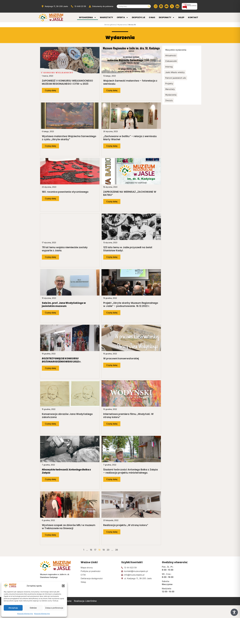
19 (103, 550)
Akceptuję (13, 608)
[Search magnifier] (149, 6)
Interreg (169, 66)
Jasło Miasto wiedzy (175, 72)
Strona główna (110, 25)
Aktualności (170, 55)
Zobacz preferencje (54, 608)
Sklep (181, 17)
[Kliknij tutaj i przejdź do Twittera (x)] (172, 6)
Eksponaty (165, 17)
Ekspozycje (138, 17)
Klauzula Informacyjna (25, 614)
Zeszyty (169, 100)
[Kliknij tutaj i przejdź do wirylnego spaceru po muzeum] (177, 6)
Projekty (169, 83)
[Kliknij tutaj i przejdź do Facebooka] (161, 6)
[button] (63, 586)
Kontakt (193, 17)
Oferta (121, 17)
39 (116, 550)
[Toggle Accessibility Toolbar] (234, 612)
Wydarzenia (86, 17)
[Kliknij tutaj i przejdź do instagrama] (156, 6)
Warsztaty (106, 17)
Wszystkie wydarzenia (175, 50)
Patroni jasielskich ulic (175, 78)
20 (108, 550)
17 (95, 550)
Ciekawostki (171, 61)
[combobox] (133, 6)
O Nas (152, 17)
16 (91, 550)
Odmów (33, 608)
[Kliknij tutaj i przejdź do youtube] (166, 6)
